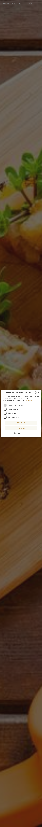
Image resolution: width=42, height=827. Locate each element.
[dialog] (21, 413)
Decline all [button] (21, 428)
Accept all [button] (21, 423)
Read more (28, 400)
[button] (20, 433)
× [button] (38, 392)
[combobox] (35, 392)
